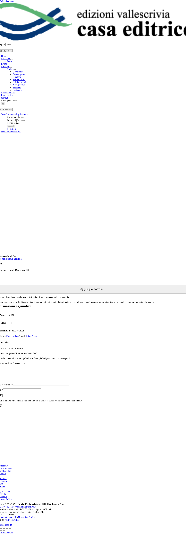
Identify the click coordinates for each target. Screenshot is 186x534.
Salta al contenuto (8, 1)
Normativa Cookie (26, 517)
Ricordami (15, 123)
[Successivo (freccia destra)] (4, 530)
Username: (12, 117)
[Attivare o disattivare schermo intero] (4, 528)
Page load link (6, 525)
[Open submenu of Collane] (15, 69)
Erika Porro (31, 336)
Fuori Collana (12, 336)
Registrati (11, 129)
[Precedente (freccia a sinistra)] (1, 530)
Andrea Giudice (12, 520)
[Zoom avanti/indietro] (1, 528)
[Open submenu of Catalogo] (10, 67)
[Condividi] (7, 528)
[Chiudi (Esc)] (10, 528)
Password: (11, 120)
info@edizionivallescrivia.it (23, 506)
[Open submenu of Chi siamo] (11, 59)
